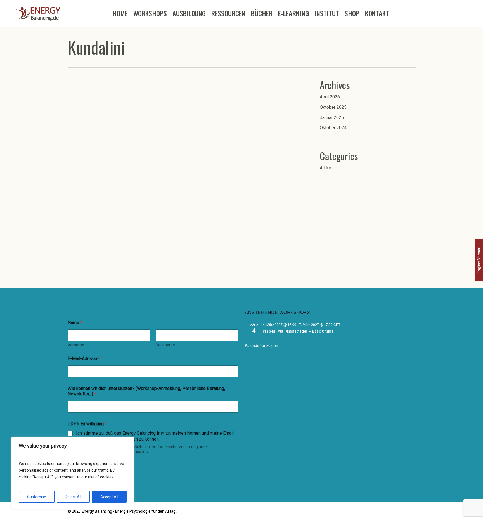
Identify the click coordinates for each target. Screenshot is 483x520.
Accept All (109, 497)
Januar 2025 (332, 117)
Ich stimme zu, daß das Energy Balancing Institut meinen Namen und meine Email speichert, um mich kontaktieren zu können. (155, 436)
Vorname (76, 345)
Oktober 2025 (333, 107)
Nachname (165, 345)
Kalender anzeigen (261, 345)
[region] (72, 473)
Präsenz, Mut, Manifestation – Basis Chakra (298, 331)
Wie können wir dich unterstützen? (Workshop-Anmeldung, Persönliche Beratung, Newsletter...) (146, 391)
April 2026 (330, 97)
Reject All (73, 497)
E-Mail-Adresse (85, 358)
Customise (36, 497)
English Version (479, 260)
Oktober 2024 (333, 127)
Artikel (326, 168)
